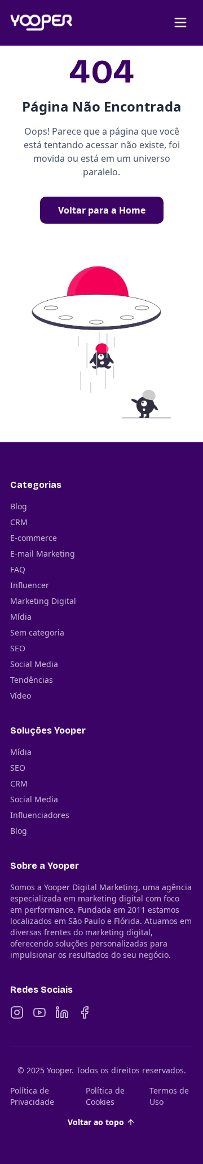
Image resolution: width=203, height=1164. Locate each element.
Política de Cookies (105, 1096)
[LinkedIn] (62, 1012)
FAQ (17, 569)
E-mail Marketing (42, 553)
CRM (19, 522)
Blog (18, 506)
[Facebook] (84, 1012)
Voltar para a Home (101, 210)
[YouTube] (39, 1012)
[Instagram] (17, 1012)
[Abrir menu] (180, 22)
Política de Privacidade (32, 1096)
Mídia (21, 616)
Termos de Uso (169, 1096)
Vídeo (20, 695)
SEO (17, 648)
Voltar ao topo (96, 1122)
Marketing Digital (43, 601)
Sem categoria (37, 632)
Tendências (31, 679)
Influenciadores (39, 815)
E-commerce (33, 537)
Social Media (34, 664)
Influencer (29, 585)
